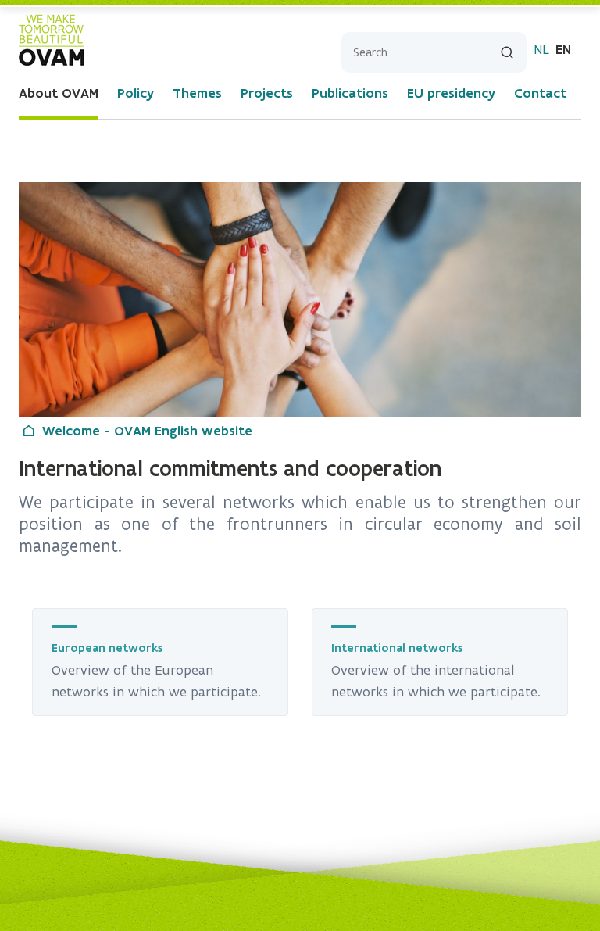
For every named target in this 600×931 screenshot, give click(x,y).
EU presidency (451, 93)
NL (541, 49)
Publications (350, 93)
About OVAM (58, 93)
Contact (540, 93)
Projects (267, 93)
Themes (197, 93)
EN (563, 49)
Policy (135, 93)
